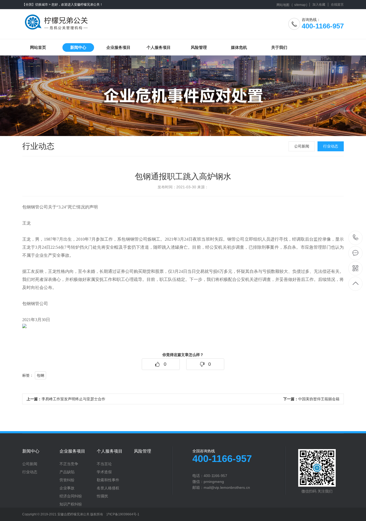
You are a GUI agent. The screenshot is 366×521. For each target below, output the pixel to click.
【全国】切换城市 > (36, 4)
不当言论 (104, 464)
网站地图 (283, 5)
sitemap (300, 5)
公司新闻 (301, 146)
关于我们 (279, 47)
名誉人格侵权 (108, 488)
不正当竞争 (68, 464)
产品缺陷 (66, 472)
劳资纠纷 (66, 480)
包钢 (40, 375)
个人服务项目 (159, 47)
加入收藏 (318, 4)
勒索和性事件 (108, 480)
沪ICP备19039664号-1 (122, 514)
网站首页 (38, 47)
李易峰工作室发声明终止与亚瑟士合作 (66, 399)
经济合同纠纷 (70, 496)
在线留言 (337, 4)
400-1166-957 (356, 238)
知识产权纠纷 (70, 504)
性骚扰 (102, 496)
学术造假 (104, 472)
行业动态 (330, 146)
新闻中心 (78, 47)
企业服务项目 (118, 47)
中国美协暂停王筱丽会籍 (311, 399)
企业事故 (66, 488)
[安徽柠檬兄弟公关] (57, 20)
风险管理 (199, 47)
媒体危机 (239, 47)
